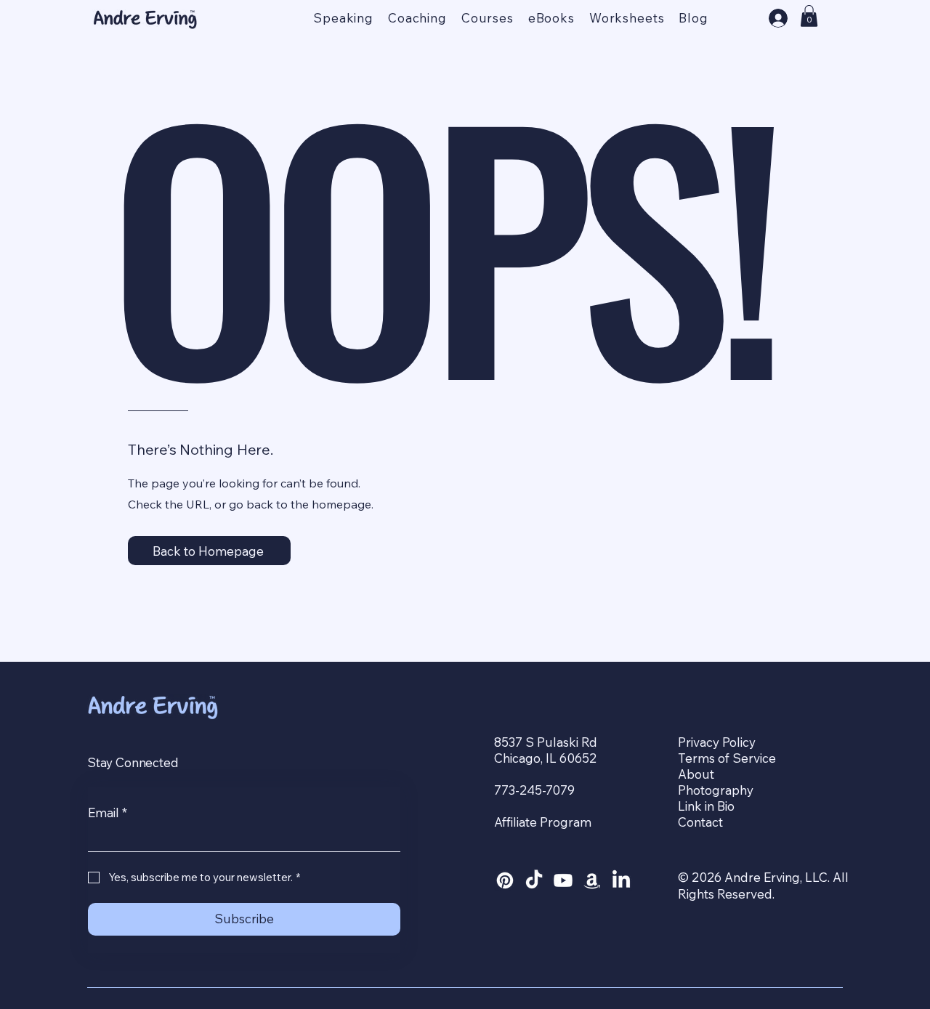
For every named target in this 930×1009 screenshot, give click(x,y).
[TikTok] (534, 880)
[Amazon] (592, 880)
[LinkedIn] (621, 880)
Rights (697, 893)
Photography (715, 790)
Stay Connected (134, 762)
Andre (744, 877)
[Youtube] (563, 880)
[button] (809, 16)
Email (107, 812)
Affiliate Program (542, 822)
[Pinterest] (505, 880)
